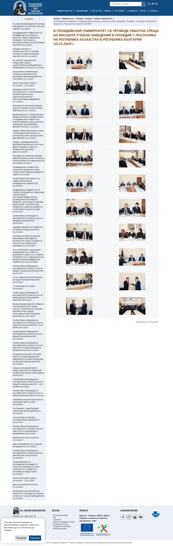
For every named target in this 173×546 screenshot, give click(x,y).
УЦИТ (94, 521)
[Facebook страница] (129, 517)
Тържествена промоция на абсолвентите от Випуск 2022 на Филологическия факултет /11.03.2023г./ (28, 454)
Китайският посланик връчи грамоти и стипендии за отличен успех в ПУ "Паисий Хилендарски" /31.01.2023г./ (28, 494)
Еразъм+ (83, 516)
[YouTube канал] (135, 517)
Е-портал (153, 11)
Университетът (64, 11)
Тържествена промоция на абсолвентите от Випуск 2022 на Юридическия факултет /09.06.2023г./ (28, 219)
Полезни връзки (59, 529)
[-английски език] (156, 4)
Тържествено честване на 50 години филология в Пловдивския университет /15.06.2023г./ (26, 182)
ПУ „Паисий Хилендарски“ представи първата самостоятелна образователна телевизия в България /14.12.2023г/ (28, 64)
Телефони (57, 520)
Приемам (35, 538)
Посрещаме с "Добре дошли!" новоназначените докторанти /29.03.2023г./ (27, 411)
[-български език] (153, 4)
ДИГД (99, 516)
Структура (96, 11)
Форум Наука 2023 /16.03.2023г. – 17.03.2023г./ (26, 439)
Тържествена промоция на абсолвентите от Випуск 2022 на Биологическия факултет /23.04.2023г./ (28, 335)
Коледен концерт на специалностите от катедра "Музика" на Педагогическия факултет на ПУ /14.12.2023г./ (26, 52)
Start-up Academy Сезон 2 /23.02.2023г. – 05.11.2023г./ (24, 479)
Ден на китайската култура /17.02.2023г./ (25, 486)
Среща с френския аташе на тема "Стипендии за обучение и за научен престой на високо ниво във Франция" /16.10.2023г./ (28, 134)
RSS (54, 517)
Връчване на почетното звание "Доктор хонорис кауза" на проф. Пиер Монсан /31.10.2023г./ (28, 108)
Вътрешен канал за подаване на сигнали (62, 525)
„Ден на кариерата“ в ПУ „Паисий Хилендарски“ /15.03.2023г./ (27, 445)
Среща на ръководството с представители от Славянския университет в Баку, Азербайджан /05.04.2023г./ (28, 371)
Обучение (119, 11)
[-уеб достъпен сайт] (149, 4)
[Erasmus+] (152, 513)
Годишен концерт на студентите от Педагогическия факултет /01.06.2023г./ (28, 229)
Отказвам (21, 538)
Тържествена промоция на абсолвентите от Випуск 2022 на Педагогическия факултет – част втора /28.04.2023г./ (28, 324)
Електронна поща (60, 515)
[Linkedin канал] (141, 517)
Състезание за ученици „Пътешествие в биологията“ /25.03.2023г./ (26, 420)
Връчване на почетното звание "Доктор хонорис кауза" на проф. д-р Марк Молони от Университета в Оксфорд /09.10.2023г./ (29, 159)
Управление (82, 11)
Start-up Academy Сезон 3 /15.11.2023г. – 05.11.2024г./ (24, 84)
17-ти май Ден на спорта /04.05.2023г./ (24, 287)
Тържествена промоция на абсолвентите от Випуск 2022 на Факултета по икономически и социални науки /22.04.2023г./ (28, 346)
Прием (107, 11)
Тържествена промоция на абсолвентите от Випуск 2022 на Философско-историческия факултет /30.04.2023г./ (28, 296)
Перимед (92, 516)
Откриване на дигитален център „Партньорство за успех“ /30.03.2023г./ (28, 402)
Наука (143, 11)
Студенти (132, 11)
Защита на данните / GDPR (63, 522)
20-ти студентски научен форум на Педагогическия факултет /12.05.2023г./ (27, 280)
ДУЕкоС (106, 516)
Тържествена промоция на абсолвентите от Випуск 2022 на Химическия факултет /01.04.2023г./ (28, 393)
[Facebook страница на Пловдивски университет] (123, 517)
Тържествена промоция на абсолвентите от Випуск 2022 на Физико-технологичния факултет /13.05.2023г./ (28, 269)
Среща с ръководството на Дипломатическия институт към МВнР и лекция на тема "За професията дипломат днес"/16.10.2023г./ (28, 147)
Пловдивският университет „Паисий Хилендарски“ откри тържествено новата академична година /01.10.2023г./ (28, 171)
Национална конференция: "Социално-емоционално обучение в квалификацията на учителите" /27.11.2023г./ (27, 75)
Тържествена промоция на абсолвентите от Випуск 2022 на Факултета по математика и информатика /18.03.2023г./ (28, 430)
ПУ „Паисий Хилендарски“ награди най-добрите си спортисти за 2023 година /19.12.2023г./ (29, 26)
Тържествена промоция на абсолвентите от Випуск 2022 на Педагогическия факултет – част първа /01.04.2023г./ (28, 383)
